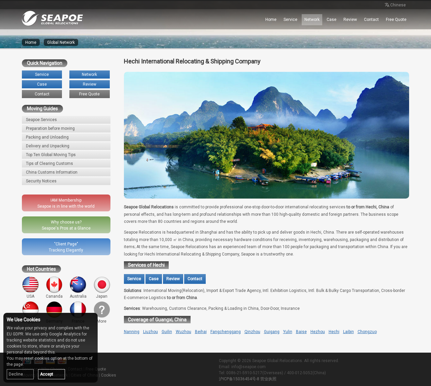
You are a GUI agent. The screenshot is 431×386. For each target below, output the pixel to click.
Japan (101, 296)
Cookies (108, 375)
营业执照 (268, 379)
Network (312, 19)
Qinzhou (252, 331)
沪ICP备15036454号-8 (239, 379)
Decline (16, 374)
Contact (371, 19)
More (101, 321)
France (78, 321)
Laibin (348, 331)
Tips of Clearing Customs (49, 163)
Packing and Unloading (47, 137)
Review (350, 19)
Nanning (131, 331)
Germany (54, 321)
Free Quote (396, 19)
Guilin (167, 331)
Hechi (334, 331)
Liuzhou (150, 331)
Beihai (201, 331)
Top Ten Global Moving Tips (51, 154)
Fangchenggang (225, 331)
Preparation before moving (50, 128)
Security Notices (41, 181)
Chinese (398, 5)
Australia (78, 296)
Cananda (54, 296)
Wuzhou (183, 331)
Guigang (271, 331)
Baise (301, 331)
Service (290, 19)
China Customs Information (51, 172)
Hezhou (317, 331)
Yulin (287, 331)
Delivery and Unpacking (47, 146)
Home (270, 19)
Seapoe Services (41, 119)
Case (331, 19)
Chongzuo (367, 331)
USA (30, 296)
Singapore (31, 321)
